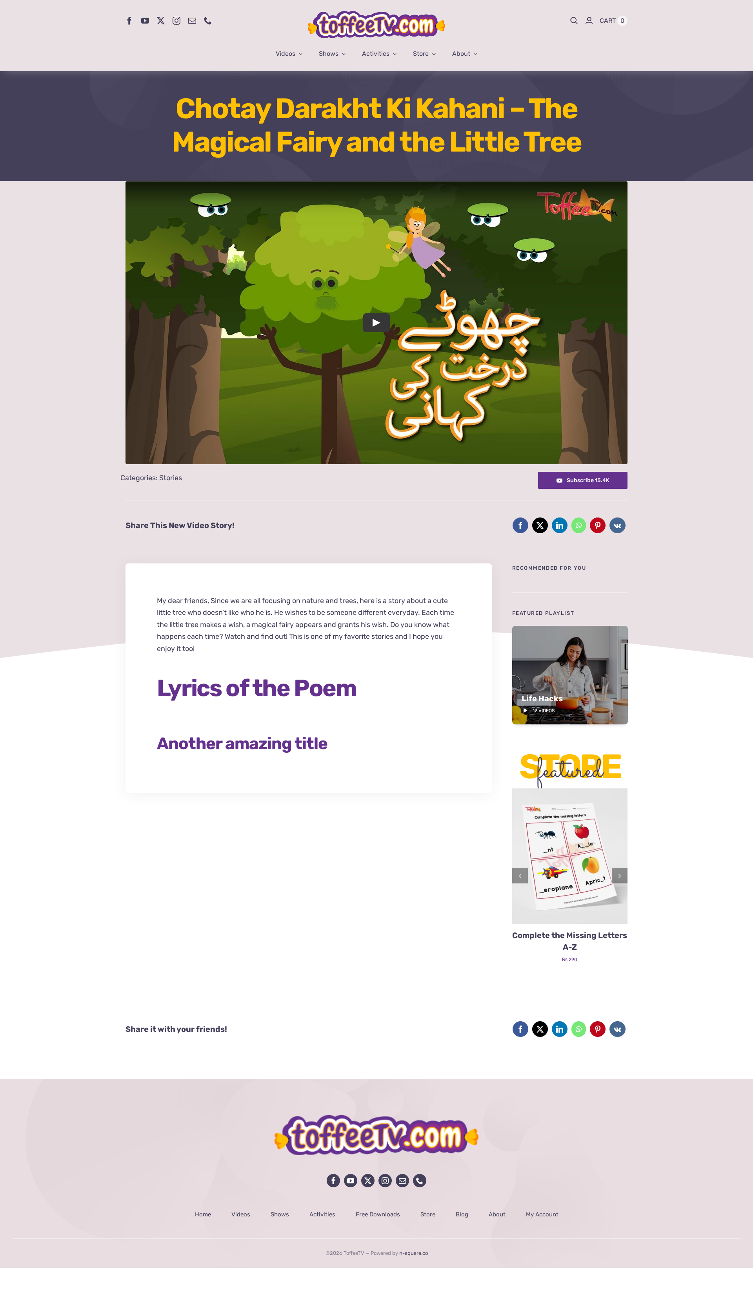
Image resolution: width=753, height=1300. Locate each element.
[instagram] (176, 21)
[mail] (192, 21)
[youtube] (145, 21)
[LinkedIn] (559, 525)
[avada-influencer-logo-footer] (376, 1118)
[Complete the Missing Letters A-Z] (570, 792)
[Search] (574, 20)
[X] (540, 525)
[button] (520, 875)
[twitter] (161, 21)
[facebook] (129, 21)
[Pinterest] (597, 525)
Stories (170, 478)
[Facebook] (520, 525)
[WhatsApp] (578, 525)
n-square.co (413, 1253)
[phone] (208, 21)
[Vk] (617, 525)
